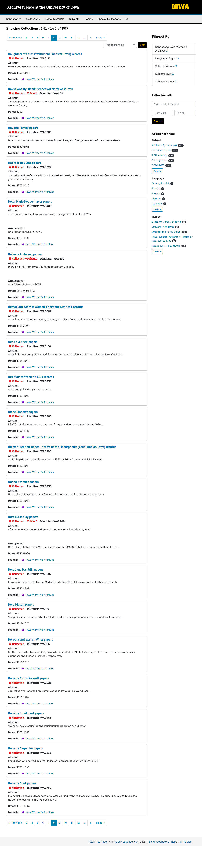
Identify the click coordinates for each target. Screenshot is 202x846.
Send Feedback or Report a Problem (170, 841)
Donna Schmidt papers (23, 482)
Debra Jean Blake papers (24, 163)
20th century (162, 155)
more (156, 170)
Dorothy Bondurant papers (26, 713)
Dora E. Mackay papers (23, 517)
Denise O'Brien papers (22, 342)
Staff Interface (98, 841)
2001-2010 (161, 165)
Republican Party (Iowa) (168, 245)
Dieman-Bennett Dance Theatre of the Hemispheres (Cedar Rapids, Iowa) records (62, 447)
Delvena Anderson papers (25, 254)
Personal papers (164, 150)
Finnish (157, 188)
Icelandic (158, 203)
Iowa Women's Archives (40, 79)
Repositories (13, 18)
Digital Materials (54, 18)
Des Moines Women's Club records (31, 377)
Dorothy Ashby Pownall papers (28, 678)
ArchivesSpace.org (126, 841)
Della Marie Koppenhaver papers (30, 201)
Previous (15, 37)
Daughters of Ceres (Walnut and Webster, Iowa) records (45, 54)
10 (65, 37)
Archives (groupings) (167, 145)
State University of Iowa (168, 221)
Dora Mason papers (21, 604)
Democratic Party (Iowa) (169, 231)
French (157, 193)
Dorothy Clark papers (22, 783)
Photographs (162, 160)
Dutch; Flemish (162, 183)
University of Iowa (165, 226)
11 (72, 37)
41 (90, 37)
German (158, 198)
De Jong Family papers (23, 128)
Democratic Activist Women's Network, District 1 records (45, 307)
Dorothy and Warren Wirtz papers (30, 639)
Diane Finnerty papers (23, 412)
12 (78, 37)
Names (88, 18)
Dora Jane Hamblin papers (25, 569)
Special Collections (109, 18)
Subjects (74, 18)
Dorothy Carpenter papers (25, 748)
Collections (33, 18)
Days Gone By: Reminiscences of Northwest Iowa (40, 89)
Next (100, 37)
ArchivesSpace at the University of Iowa (43, 7)
